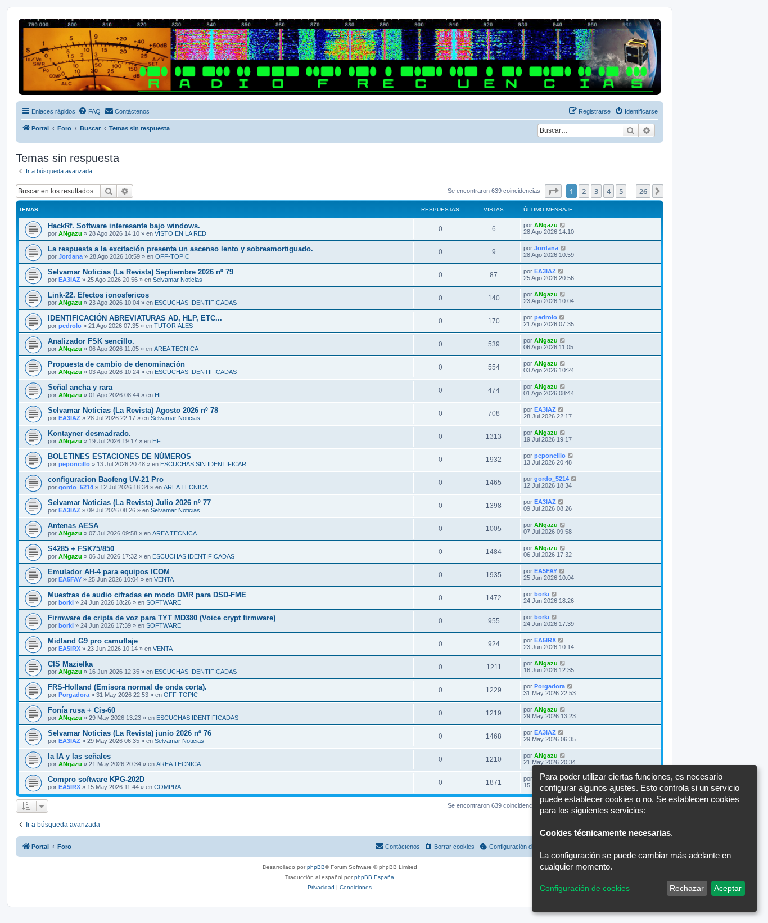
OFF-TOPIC (172, 256)
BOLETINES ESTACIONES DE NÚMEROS (119, 456)
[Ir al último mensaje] (563, 225)
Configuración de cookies (585, 888)
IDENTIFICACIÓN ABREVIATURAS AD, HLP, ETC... (135, 318)
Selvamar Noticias (177, 279)
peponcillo (74, 464)
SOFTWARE (163, 602)
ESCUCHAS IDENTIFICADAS (196, 302)
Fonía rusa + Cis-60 (81, 710)
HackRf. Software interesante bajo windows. (124, 226)
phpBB (316, 867)
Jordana (70, 256)
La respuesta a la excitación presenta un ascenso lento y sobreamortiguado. (180, 249)
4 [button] (609, 191)
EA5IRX (69, 648)
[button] (553, 191)
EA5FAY (70, 579)
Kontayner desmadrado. (89, 433)
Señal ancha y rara (80, 387)
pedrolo (70, 325)
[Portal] (340, 57)
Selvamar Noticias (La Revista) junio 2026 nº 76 (129, 733)
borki (66, 602)
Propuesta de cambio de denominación (116, 364)
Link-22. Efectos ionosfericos (98, 295)
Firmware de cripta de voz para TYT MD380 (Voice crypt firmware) (161, 618)
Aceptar (728, 888)
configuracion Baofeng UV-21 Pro (106, 479)
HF (159, 394)
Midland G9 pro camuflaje (93, 641)
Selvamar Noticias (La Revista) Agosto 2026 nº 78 (133, 410)
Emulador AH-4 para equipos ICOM (109, 572)
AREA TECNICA (176, 348)
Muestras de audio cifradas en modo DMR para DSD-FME (147, 595)
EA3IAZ (69, 279)
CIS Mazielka (70, 664)
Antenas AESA (73, 525)
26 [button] (643, 191)
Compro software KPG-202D (96, 779)
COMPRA (167, 787)
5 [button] (621, 191)
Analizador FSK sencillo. (91, 341)
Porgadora (73, 694)
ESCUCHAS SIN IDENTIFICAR (203, 464)
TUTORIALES (173, 325)
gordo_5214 (75, 487)
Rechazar (687, 888)
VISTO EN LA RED (180, 233)
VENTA (164, 579)
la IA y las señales (79, 756)
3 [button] (596, 191)
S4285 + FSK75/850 (81, 548)
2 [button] (584, 191)
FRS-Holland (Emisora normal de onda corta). (127, 687)
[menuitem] (89, 111)
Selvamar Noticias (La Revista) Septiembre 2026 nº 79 (140, 272)
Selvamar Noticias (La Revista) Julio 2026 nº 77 (129, 502)
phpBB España (374, 877)
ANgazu (70, 233)
